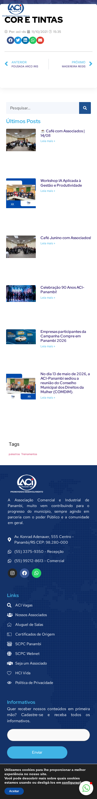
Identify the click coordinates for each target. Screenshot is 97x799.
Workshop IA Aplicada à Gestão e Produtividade (61, 183)
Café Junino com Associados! (65, 237)
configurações (73, 782)
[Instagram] (12, 573)
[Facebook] (24, 573)
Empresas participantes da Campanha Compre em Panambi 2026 (63, 336)
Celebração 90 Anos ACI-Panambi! (62, 289)
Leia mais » (47, 141)
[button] (87, 9)
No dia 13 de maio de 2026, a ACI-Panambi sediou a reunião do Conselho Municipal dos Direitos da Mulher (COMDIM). (65, 383)
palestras (14, 454)
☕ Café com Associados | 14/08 (62, 133)
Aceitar (14, 791)
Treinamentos (29, 454)
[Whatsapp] (36, 573)
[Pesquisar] (85, 108)
